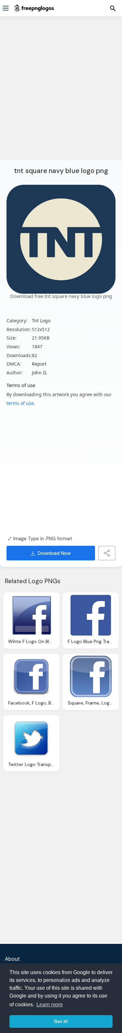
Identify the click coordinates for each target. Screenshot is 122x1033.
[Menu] (5, 8)
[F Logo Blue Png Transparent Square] (90, 615)
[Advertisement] (61, 92)
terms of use (20, 403)
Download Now (54, 553)
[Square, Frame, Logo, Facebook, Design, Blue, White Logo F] (90, 676)
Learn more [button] (49, 1004)
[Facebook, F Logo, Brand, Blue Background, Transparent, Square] (31, 676)
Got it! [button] (61, 1021)
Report (39, 364)
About (12, 958)
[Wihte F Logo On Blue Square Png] (31, 615)
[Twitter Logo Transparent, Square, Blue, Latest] (31, 738)
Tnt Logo (41, 320)
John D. (39, 372)
